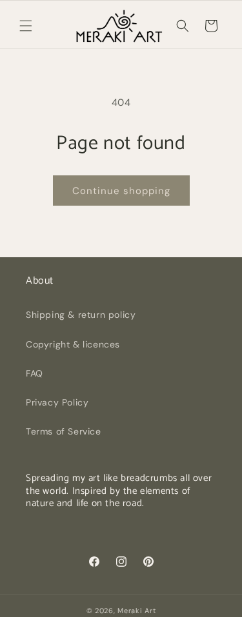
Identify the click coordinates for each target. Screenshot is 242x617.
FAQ (34, 373)
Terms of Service (63, 431)
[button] (26, 26)
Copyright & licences (73, 344)
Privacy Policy (57, 402)
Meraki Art (136, 610)
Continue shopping (121, 190)
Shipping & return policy (81, 314)
